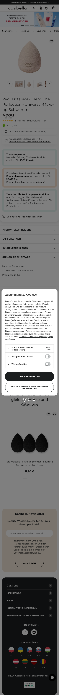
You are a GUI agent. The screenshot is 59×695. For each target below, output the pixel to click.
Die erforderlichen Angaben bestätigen (29, 387)
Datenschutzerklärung (14, 331)
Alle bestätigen (29, 376)
